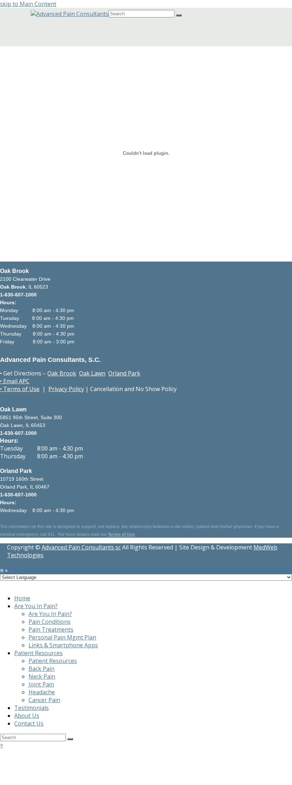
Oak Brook (61, 373)
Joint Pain (41, 684)
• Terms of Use (20, 389)
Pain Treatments (50, 629)
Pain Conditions (49, 622)
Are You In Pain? (36, 606)
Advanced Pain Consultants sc (81, 547)
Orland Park (124, 373)
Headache (41, 692)
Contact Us (28, 723)
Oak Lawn (92, 373)
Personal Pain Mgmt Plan (62, 637)
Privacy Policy (66, 389)
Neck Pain (41, 676)
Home (22, 598)
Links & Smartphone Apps (63, 645)
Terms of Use (121, 534)
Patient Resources (38, 653)
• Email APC (15, 381)
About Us (26, 716)
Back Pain (41, 669)
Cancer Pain (44, 700)
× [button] (1, 745)
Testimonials (31, 708)
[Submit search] (70, 739)
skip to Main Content (28, 4)
